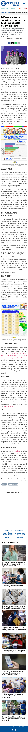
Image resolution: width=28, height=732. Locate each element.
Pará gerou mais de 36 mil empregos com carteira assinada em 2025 (13, 651)
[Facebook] (12, 730)
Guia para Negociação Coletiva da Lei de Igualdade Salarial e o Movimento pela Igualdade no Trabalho (14, 356)
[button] (9, 43)
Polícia (19, 8)
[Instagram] (15, 730)
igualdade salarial (13, 484)
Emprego (4, 484)
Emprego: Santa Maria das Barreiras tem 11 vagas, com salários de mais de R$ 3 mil (13, 718)
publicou (17, 451)
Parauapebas (4, 8)
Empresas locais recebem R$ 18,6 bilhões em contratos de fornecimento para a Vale (14, 629)
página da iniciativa (9, 406)
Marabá (13, 8)
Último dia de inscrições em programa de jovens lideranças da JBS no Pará (14, 607)
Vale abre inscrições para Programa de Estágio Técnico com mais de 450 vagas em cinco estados (13, 564)
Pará (25, 8)
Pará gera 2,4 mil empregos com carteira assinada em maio (12, 586)
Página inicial (4, 12)
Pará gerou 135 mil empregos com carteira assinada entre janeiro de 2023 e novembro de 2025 (13, 673)
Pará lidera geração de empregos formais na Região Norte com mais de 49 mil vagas (14, 695)
